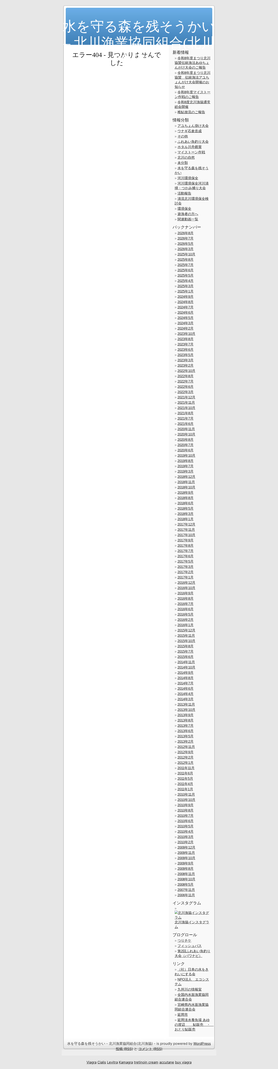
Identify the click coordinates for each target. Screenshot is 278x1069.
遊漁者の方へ (187, 214)
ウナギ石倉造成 (189, 131)
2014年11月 (186, 662)
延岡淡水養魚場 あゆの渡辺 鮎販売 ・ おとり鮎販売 (194, 1024)
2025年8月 (185, 260)
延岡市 (182, 1015)
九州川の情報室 (189, 989)
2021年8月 (185, 413)
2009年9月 (185, 863)
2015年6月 (185, 657)
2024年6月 (185, 313)
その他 (182, 136)
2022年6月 (185, 387)
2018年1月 (185, 519)
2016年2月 (185, 620)
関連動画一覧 (187, 219)
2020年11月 (186, 429)
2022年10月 (186, 371)
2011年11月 (186, 768)
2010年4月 (185, 832)
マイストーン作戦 (191, 152)
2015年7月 (185, 651)
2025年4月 (185, 281)
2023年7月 (185, 344)
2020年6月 (185, 450)
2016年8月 (185, 598)
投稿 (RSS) (124, 1049)
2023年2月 (185, 365)
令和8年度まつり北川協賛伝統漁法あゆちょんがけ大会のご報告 (192, 62)
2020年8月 (185, 440)
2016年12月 (186, 583)
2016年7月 (185, 604)
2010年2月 (185, 842)
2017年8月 (185, 546)
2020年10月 (186, 434)
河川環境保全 (187, 178)
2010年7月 (185, 816)
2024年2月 (185, 328)
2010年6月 (185, 821)
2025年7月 (185, 265)
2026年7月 (185, 238)
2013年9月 (185, 715)
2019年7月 (185, 466)
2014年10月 (186, 667)
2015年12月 (186, 630)
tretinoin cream (146, 1062)
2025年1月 (185, 291)
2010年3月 (185, 837)
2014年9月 (185, 673)
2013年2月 (185, 741)
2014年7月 (185, 683)
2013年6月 (185, 731)
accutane (166, 1062)
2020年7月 (185, 445)
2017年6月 (185, 556)
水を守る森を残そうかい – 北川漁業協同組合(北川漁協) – (139, 43)
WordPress (202, 1044)
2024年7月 (185, 307)
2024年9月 (185, 297)
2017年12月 (186, 524)
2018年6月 (185, 503)
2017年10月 (186, 535)
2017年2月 (185, 572)
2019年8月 (185, 461)
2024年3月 (185, 323)
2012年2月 (185, 757)
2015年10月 (186, 641)
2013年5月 (185, 736)
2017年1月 (185, 577)
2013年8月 (185, 720)
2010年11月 (186, 794)
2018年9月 (185, 493)
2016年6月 (185, 609)
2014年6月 (185, 689)
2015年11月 (186, 636)
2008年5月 (185, 884)
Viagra (91, 1062)
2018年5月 (185, 508)
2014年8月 (185, 678)
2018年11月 (186, 482)
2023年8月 (185, 339)
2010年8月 (185, 810)
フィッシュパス (189, 946)
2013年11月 (186, 704)
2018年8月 (185, 498)
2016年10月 (186, 588)
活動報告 (184, 193)
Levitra (112, 1062)
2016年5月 (185, 614)
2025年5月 (185, 275)
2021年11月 (186, 403)
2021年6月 (185, 424)
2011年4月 (185, 784)
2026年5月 (185, 244)
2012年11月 (186, 747)
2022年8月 (185, 376)
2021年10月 (186, 408)
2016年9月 (185, 593)
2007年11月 (186, 890)
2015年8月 (185, 646)
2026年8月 (185, 233)
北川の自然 (186, 157)
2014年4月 (185, 694)
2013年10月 (186, 710)
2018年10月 (186, 487)
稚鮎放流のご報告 (191, 112)
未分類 (182, 163)
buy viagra (183, 1062)
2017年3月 (185, 567)
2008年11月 (186, 874)
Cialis (101, 1062)
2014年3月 (185, 699)
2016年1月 (185, 625)
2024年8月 (185, 302)
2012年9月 (185, 752)
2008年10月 (186, 879)
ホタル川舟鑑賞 (189, 147)
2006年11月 (186, 895)
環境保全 (184, 209)
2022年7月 (185, 381)
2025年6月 (185, 270)
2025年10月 (186, 254)
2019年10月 (186, 456)
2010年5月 (185, 826)
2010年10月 (186, 800)
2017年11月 (186, 530)
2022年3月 (185, 392)
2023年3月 (185, 360)
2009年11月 (186, 853)
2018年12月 (186, 477)
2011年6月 (185, 773)
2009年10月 (186, 858)
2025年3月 (185, 286)
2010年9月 (185, 805)
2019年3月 (185, 471)
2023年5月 (185, 355)
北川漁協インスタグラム (192, 924)
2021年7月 (185, 418)
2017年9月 (185, 540)
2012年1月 (185, 763)
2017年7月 (185, 551)
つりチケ (184, 941)
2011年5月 (185, 779)
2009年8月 (185, 869)
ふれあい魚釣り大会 (193, 142)
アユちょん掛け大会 (193, 126)
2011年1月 (185, 789)
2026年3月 (185, 249)
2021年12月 (186, 397)
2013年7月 (185, 726)
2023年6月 (185, 350)
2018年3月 (185, 514)
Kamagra (126, 1062)
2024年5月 (185, 318)
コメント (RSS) (150, 1049)
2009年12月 (186, 847)
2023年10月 (186, 334)
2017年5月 (185, 561)
